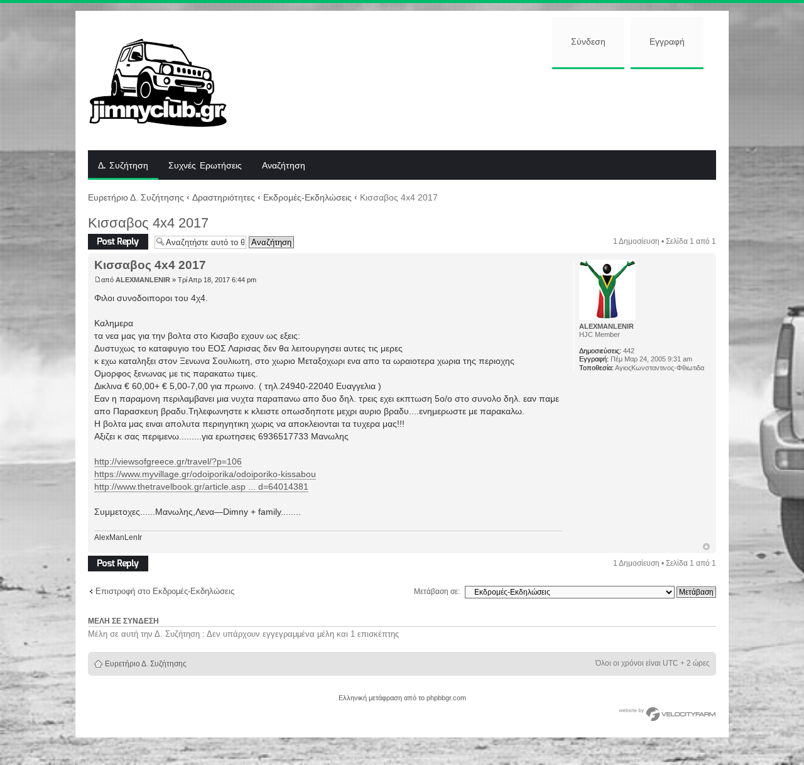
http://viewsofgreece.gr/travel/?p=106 (168, 461)
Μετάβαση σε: (437, 591)
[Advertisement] (481, 108)
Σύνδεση (588, 42)
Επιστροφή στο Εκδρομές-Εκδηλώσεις (164, 591)
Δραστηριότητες (223, 197)
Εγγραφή (667, 42)
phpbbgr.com (446, 698)
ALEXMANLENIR (143, 279)
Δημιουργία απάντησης (107, 242)
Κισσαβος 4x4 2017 (148, 223)
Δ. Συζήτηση (123, 166)
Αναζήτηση (283, 166)
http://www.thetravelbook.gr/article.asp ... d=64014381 (201, 487)
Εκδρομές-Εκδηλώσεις (307, 197)
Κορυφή (706, 546)
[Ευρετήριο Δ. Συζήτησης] (167, 80)
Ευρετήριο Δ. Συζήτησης (136, 197)
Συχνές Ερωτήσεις (205, 166)
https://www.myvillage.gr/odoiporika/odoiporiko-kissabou (205, 474)
